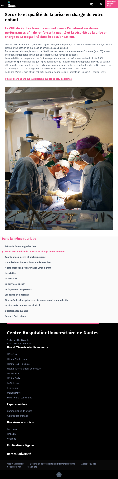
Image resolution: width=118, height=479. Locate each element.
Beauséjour (12, 388)
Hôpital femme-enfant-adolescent (24, 368)
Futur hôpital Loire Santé (19, 397)
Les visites (10, 273)
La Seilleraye (13, 383)
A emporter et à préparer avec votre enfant (28, 267)
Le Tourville (13, 373)
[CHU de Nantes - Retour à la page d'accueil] (12, 4)
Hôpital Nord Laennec (18, 359)
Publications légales (21, 445)
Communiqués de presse (19, 410)
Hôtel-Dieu (12, 354)
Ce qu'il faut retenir (15, 316)
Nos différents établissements (27, 347)
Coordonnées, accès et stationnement (25, 257)
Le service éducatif (15, 284)
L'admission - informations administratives (28, 262)
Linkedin (11, 433)
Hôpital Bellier (14, 378)
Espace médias (17, 404)
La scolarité (11, 278)
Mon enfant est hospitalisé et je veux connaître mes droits (36, 300)
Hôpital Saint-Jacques (18, 363)
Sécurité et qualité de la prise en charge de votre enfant (35, 251)
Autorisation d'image (17, 415)
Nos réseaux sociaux (21, 422)
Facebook (12, 429)
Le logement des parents (18, 289)
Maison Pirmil (14, 392)
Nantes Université (19, 454)
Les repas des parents (17, 294)
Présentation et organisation (20, 246)
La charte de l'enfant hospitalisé (22, 305)
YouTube (11, 438)
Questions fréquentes (16, 311)
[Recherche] (101, 4)
